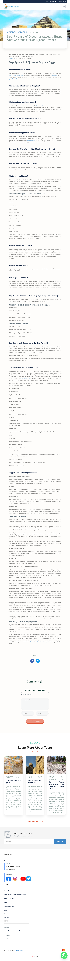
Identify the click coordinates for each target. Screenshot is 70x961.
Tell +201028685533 (51, 1)
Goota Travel (19, 950)
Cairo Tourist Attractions (17, 32)
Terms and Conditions (10, 906)
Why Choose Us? (9, 898)
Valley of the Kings (25, 378)
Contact (6, 861)
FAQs (5, 902)
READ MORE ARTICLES (35, 821)
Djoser (11, 58)
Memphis (54, 75)
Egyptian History (31, 140)
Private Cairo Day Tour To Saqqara (39, 642)
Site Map (6, 918)
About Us (6, 891)
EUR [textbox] (7, 939)
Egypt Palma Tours (14, 79)
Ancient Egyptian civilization (16, 75)
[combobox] (12, 930)
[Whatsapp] (64, 955)
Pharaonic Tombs (41, 106)
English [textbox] (8, 930)
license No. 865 (62, 1)
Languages (7, 927)
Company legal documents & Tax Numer (15, 894)
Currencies (7, 935)
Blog (5, 910)
